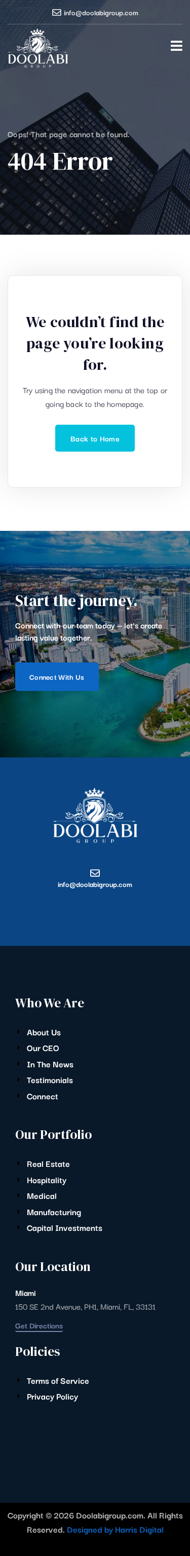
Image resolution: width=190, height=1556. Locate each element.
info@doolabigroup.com (101, 12)
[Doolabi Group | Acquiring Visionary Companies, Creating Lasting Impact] (38, 48)
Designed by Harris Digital (115, 1529)
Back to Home (95, 438)
